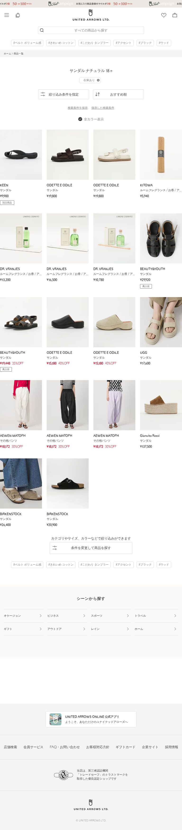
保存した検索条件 (102, 108)
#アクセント (124, 43)
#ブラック (145, 43)
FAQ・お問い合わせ (65, 747)
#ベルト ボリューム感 (27, 43)
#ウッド (164, 43)
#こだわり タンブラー (95, 43)
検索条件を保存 (78, 108)
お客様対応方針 (97, 747)
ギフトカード (126, 747)
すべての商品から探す (91, 30)
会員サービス (33, 747)
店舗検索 (10, 747)
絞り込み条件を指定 (64, 95)
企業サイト (150, 747)
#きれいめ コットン (60, 43)
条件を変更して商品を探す (91, 548)
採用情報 (171, 747)
